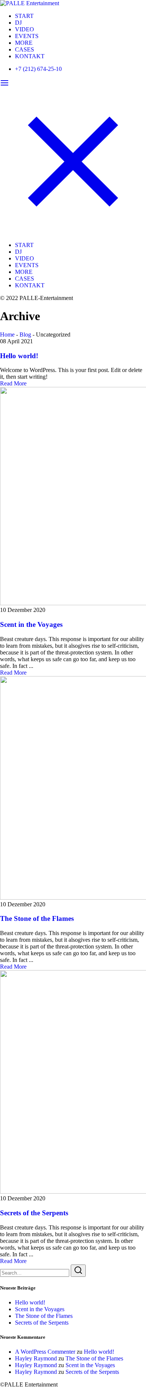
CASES (24, 49)
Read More (13, 383)
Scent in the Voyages (31, 624)
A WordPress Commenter (45, 1351)
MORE (24, 43)
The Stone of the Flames (37, 918)
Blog (25, 334)
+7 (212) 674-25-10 (38, 69)
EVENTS (27, 36)
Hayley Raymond (36, 1358)
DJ (18, 22)
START (24, 16)
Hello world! (19, 356)
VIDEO (24, 29)
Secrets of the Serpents (34, 1213)
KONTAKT (30, 56)
